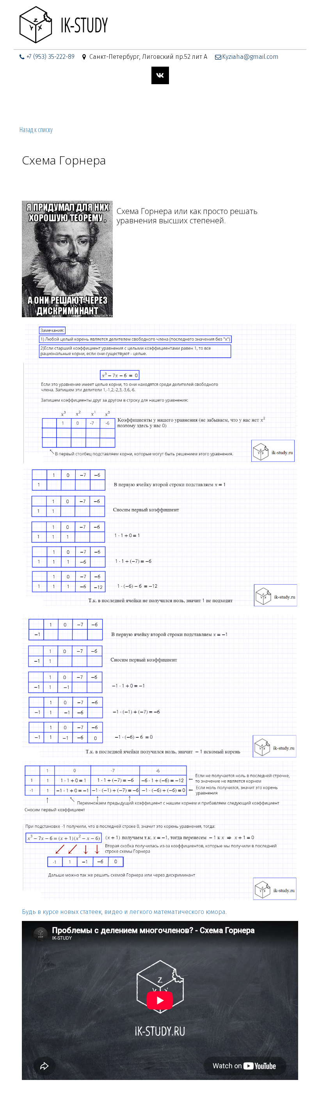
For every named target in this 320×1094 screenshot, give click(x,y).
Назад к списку (36, 129)
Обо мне (117, 102)
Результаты (210, 102)
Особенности (161, 102)
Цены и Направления (60, 102)
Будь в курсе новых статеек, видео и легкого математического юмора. (124, 911)
